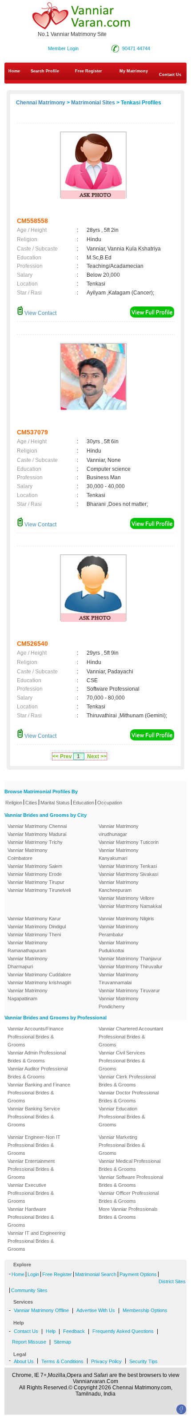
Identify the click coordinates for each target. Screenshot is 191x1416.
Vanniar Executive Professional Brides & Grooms (31, 1193)
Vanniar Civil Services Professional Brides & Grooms (122, 1060)
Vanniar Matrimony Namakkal (130, 906)
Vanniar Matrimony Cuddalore (39, 974)
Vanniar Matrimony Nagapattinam (28, 994)
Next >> (97, 756)
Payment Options (138, 1274)
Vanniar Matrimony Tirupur (36, 882)
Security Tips (143, 1361)
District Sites (172, 1281)
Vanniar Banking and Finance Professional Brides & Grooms (39, 1092)
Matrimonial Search (95, 1274)
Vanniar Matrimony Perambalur (119, 930)
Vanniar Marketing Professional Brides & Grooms (122, 1145)
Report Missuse (29, 1341)
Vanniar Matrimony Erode (35, 874)
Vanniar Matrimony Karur (34, 918)
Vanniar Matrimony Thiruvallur (131, 966)
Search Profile (45, 71)
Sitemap (62, 1341)
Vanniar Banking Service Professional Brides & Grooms (34, 1116)
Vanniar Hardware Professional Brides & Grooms (31, 1217)
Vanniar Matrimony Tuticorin (129, 842)
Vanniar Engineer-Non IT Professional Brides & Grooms (34, 1145)
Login (33, 1274)
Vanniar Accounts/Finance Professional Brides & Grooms (36, 1036)
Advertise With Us (95, 1310)
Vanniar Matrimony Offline (41, 1310)
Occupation (109, 802)
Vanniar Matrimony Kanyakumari (119, 854)
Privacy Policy (106, 1361)
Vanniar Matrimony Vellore (126, 898)
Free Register (88, 71)
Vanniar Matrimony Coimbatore (28, 854)
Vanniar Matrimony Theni (34, 934)
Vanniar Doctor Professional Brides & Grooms (129, 1096)
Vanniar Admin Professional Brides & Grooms (37, 1056)
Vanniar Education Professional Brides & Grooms (122, 1116)
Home (14, 71)
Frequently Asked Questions (123, 1331)
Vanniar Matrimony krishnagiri (39, 982)
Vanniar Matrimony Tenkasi (128, 866)
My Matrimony (133, 71)
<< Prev (62, 756)
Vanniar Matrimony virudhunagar (119, 830)
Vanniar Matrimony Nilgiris (126, 918)
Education (83, 802)
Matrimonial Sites (93, 102)
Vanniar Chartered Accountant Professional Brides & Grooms (131, 1036)
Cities (31, 802)
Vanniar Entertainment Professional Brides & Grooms (31, 1169)
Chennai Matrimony (40, 102)
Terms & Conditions (62, 1361)
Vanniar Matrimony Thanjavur (130, 958)
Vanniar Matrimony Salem (35, 866)
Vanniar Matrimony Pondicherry (119, 1002)
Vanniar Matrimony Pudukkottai (119, 946)
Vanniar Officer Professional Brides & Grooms (129, 1197)
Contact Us (26, 1331)
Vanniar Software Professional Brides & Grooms (131, 1181)
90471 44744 (136, 48)
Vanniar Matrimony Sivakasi (128, 874)
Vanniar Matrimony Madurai (37, 834)
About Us (24, 1361)
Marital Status (55, 802)
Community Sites (29, 1290)
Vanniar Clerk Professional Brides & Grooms (127, 1080)
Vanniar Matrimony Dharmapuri (28, 962)
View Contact (39, 313)
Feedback (74, 1331)
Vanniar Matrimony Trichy (35, 842)
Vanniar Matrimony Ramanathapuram (28, 946)
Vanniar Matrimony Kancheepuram (119, 886)
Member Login (63, 48)
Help (51, 1331)
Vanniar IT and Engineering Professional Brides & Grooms (36, 1241)
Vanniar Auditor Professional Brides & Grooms (38, 1072)
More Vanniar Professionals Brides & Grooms (128, 1213)
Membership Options (145, 1310)
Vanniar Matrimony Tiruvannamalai (119, 978)
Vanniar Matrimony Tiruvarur (129, 990)
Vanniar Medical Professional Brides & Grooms (129, 1165)
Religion (13, 802)
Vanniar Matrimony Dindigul (37, 926)
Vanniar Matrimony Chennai (37, 826)
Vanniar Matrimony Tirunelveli (39, 890)
